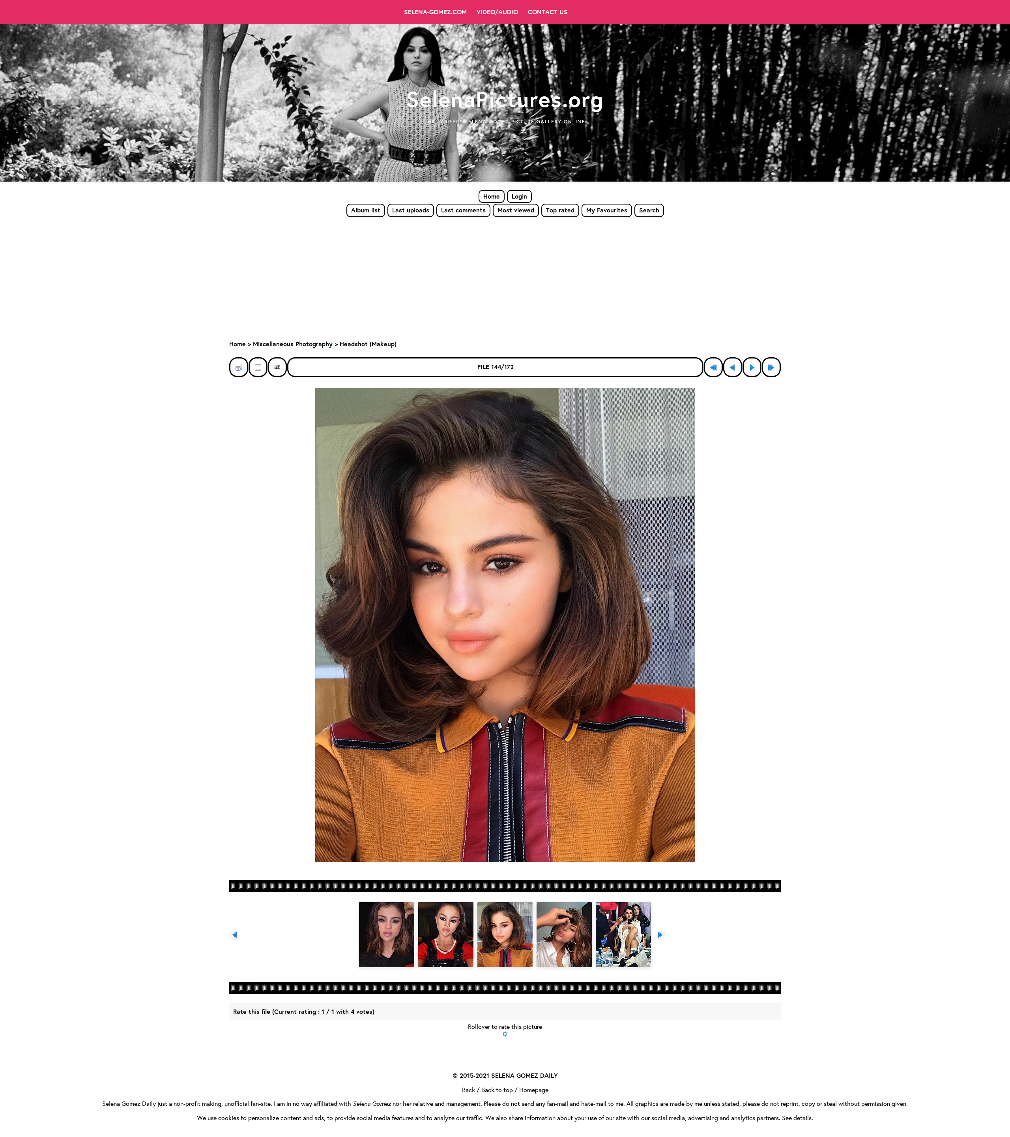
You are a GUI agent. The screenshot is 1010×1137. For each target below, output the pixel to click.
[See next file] (752, 367)
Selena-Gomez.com (435, 12)
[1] (505, 1034)
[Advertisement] (505, 276)
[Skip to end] (771, 367)
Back (468, 1089)
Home (491, 196)
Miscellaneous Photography (293, 344)
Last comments (463, 210)
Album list (365, 210)
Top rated (560, 210)
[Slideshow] (277, 367)
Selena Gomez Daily (129, 1103)
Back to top (497, 1089)
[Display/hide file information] (258, 367)
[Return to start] (713, 367)
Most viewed (516, 210)
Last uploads (410, 210)
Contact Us (548, 12)
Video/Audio (497, 12)
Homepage (533, 1089)
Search (649, 210)
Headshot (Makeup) (368, 344)
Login (519, 196)
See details (797, 1117)
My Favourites (606, 210)
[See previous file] (733, 367)
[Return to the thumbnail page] (239, 367)
